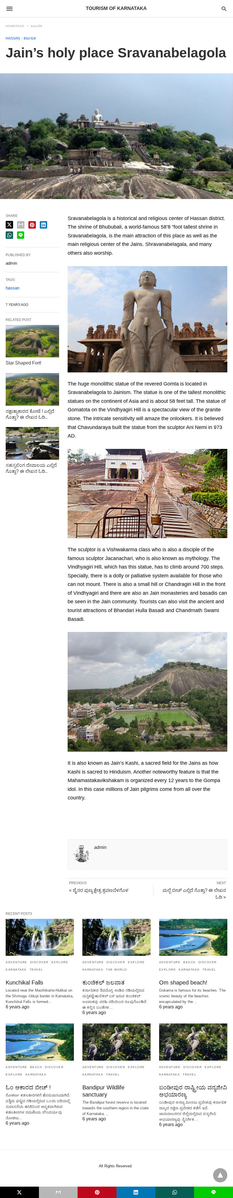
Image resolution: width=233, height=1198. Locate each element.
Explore (59, 962)
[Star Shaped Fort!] (32, 341)
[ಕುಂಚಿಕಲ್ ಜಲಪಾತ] (116, 937)
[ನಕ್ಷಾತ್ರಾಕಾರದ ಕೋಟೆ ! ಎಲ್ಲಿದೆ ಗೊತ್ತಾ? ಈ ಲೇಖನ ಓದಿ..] (32, 389)
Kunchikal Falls (24, 982)
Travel (36, 969)
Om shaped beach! (183, 982)
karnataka (16, 969)
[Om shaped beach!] (193, 937)
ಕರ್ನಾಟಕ (36, 26)
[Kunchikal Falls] (40, 937)
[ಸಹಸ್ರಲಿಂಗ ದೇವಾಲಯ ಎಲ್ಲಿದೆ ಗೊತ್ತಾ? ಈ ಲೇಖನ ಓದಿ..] (32, 443)
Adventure (16, 962)
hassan (13, 38)
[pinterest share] (32, 225)
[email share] (20, 225)
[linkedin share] (43, 225)
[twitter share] (9, 225)
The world (116, 969)
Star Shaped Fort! (23, 362)
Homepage (15, 26)
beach (189, 962)
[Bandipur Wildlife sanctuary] (116, 1041)
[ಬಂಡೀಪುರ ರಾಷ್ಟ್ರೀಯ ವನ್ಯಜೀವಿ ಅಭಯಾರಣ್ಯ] (193, 1041)
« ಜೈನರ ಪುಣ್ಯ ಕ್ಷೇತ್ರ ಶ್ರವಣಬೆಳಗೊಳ (98, 890)
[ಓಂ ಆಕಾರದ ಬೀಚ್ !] (40, 1041)
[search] (224, 8)
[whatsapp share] (9, 235)
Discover (39, 962)
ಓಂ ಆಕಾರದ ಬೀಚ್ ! (28, 1087)
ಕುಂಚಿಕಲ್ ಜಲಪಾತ (103, 982)
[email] (58, 1192)
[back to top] (220, 1175)
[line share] (20, 235)
